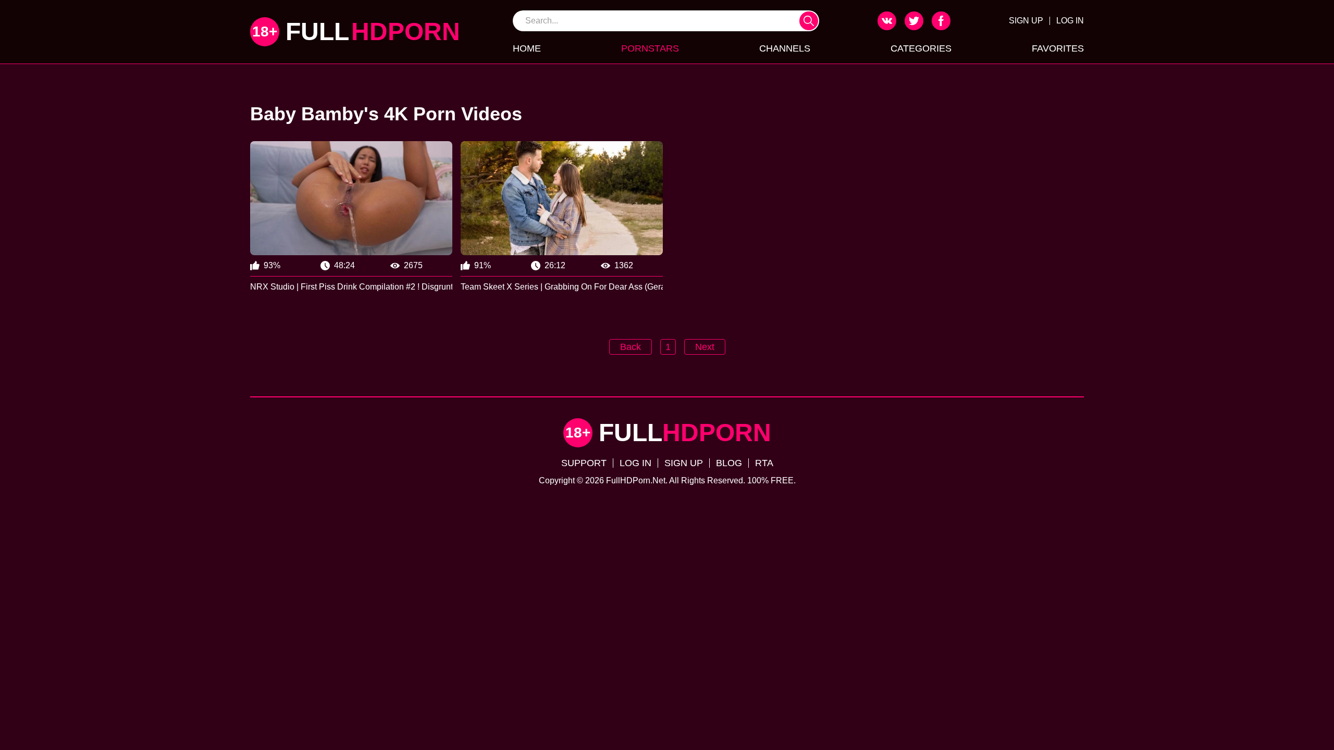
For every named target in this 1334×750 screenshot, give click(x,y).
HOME (527, 48)
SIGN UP (1026, 20)
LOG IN (1070, 20)
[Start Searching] (808, 20)
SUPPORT (584, 463)
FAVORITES (1058, 48)
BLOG (729, 463)
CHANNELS (784, 48)
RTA (764, 463)
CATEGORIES (921, 48)
